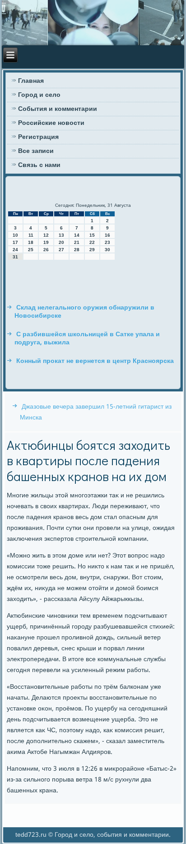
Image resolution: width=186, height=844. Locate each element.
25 (30, 249)
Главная (31, 81)
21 (76, 242)
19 (46, 242)
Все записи (36, 151)
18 (30, 242)
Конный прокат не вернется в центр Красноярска (95, 361)
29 (92, 249)
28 (76, 249)
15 (92, 235)
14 (76, 235)
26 (46, 249)
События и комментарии (57, 109)
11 (30, 235)
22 (92, 242)
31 (15, 256)
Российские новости (51, 123)
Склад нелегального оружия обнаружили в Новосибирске (84, 311)
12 (46, 235)
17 (15, 242)
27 (61, 249)
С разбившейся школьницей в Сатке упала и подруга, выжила (87, 338)
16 (107, 235)
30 (107, 249)
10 (15, 235)
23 (107, 242)
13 (61, 235)
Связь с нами (39, 165)
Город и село (39, 95)
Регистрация (38, 137)
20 (61, 242)
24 (15, 249)
